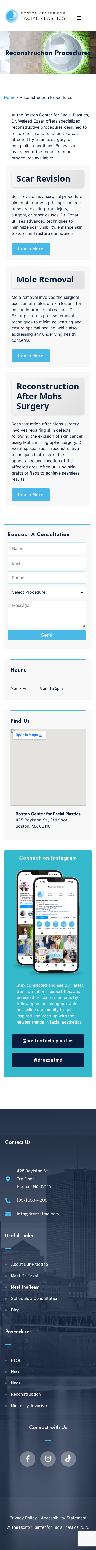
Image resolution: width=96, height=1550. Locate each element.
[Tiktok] (68, 1458)
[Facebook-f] (27, 1458)
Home (9, 97)
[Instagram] (48, 1458)
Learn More (31, 249)
